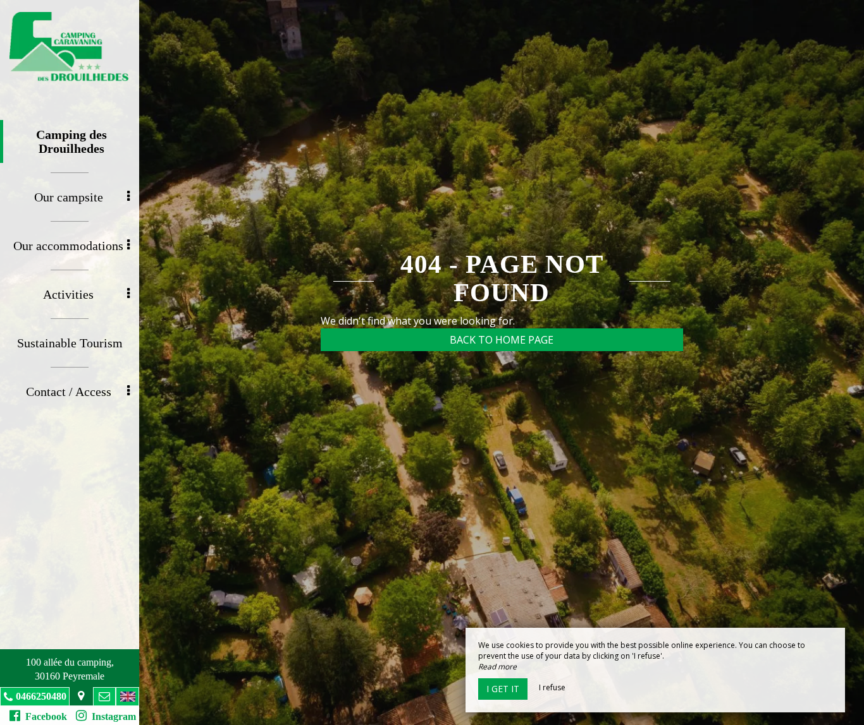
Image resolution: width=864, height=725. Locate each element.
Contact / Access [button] (68, 391)
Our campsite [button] (68, 197)
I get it (502, 689)
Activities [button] (68, 294)
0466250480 (41, 696)
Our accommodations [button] (68, 246)
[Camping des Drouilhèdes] (69, 47)
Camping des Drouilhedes (71, 141)
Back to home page (501, 340)
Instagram (111, 716)
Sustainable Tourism (70, 343)
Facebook (43, 716)
